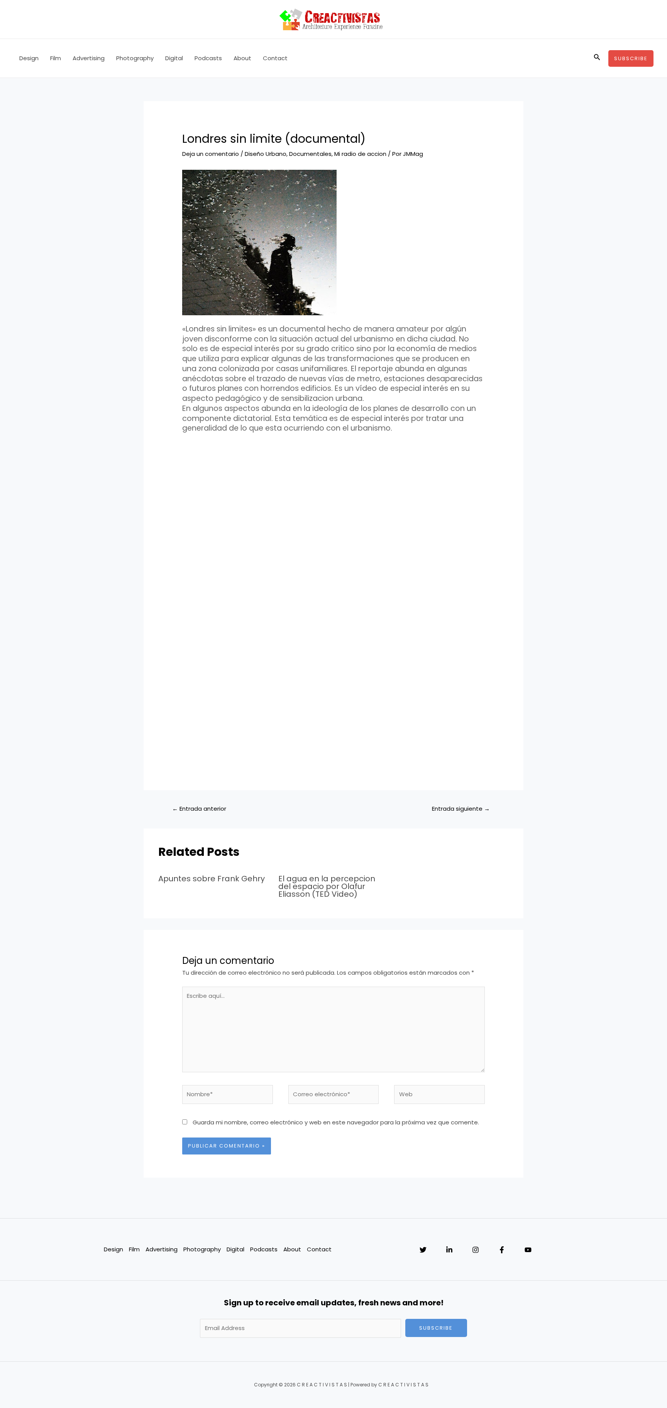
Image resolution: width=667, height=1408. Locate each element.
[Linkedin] (449, 1249)
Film (55, 58)
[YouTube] (528, 1249)
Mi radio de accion (360, 154)
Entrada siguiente (461, 809)
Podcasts (208, 58)
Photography (135, 58)
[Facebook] (501, 1249)
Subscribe (436, 1328)
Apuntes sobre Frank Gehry (211, 878)
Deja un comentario (210, 154)
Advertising (89, 58)
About (242, 58)
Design (29, 58)
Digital (174, 58)
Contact (275, 58)
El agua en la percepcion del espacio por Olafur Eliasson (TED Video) (326, 886)
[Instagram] (475, 1249)
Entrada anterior (199, 809)
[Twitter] (423, 1249)
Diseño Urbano (265, 154)
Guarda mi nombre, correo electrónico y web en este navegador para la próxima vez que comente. (336, 1122)
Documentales (310, 154)
